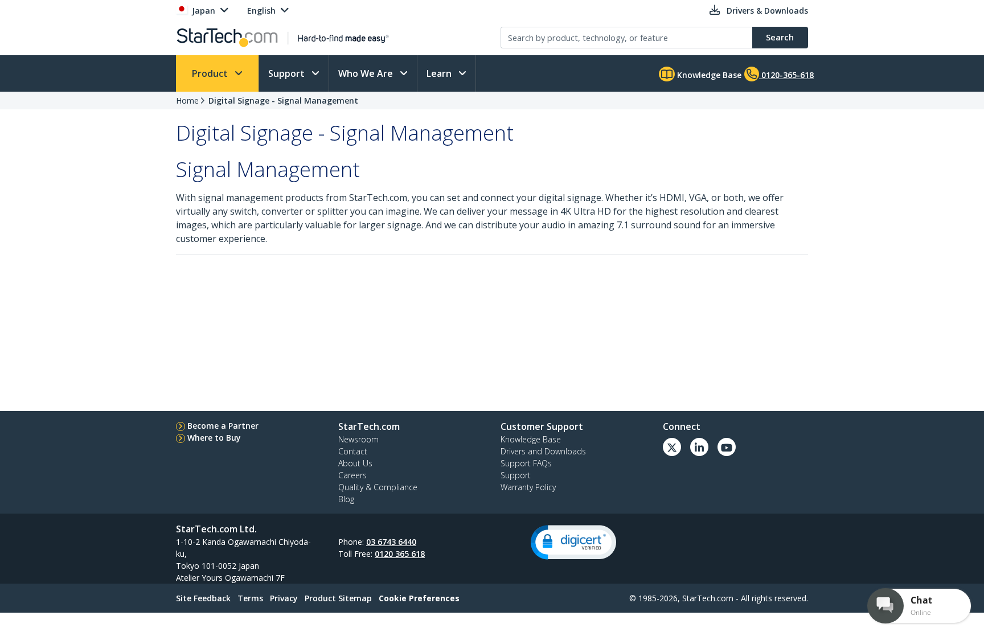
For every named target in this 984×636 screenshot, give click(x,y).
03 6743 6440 (391, 541)
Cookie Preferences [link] (419, 598)
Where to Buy (214, 437)
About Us (355, 463)
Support (287, 73)
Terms (250, 598)
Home (187, 100)
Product (211, 73)
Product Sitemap (338, 598)
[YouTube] (727, 447)
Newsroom (358, 439)
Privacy (284, 598)
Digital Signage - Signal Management (283, 100)
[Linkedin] (699, 447)
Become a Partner (223, 425)
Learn (440, 73)
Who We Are (366, 73)
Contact (352, 451)
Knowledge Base (708, 74)
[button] (573, 542)
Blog (346, 499)
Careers (352, 475)
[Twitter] (672, 447)
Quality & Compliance (377, 487)
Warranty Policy (528, 487)
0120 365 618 (400, 553)
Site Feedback (203, 598)
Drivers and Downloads (543, 451)
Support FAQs (526, 463)
